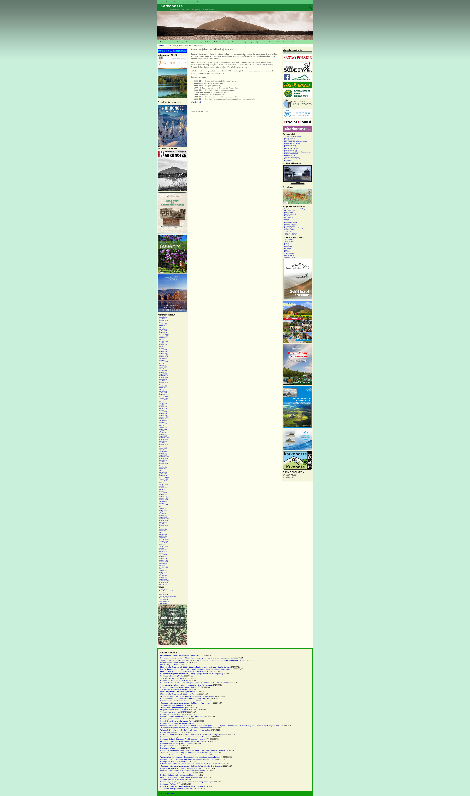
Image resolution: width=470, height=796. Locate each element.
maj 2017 (161, 506)
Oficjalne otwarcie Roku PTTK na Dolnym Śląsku (179, 710)
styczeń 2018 (163, 493)
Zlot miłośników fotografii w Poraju (173, 689)
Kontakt (206, 2)
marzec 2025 (163, 346)
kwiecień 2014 (163, 570)
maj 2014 (161, 568)
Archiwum (191, 2)
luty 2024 (161, 368)
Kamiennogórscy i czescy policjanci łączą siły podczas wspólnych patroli (188, 759)
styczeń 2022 (163, 412)
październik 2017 (164, 498)
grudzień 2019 (163, 453)
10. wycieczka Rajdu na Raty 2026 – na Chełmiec (179, 694)
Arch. (193, 42)
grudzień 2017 (163, 494)
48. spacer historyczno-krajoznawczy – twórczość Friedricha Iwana (186, 728)
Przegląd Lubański (289, 226)
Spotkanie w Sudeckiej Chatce (172, 676)
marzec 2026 (163, 325)
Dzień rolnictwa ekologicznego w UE (174, 662)
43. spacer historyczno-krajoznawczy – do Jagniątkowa (181, 786)
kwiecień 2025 (163, 344)
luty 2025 (161, 348)
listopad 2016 (163, 517)
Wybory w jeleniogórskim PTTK (172, 719)
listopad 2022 (163, 394)
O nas (175, 2)
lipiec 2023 (162, 381)
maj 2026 (161, 322)
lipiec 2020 (162, 443)
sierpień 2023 (163, 379)
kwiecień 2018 (163, 487)
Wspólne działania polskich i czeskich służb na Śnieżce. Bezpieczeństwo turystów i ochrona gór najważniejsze (202, 660)
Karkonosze (171, 6)
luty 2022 (161, 410)
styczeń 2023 (163, 391)
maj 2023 (161, 384)
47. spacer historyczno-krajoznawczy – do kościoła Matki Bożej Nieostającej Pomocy (193, 734)
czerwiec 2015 (163, 546)
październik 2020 (164, 437)
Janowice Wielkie (289, 239)
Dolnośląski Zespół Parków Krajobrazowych (297, 152)
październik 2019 (164, 456)
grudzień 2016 (163, 515)
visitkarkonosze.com (290, 233)
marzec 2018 (163, 489)
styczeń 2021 (163, 432)
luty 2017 (161, 512)
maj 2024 (161, 363)
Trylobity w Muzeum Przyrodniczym (174, 707)
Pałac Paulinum (163, 599)
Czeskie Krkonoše (289, 138)
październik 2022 (164, 396)
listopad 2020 (163, 436)
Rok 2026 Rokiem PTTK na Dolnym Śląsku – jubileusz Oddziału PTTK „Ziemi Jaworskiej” (194, 683)
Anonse (163, 42)
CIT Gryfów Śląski (289, 210)
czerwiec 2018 (163, 484)
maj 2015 (161, 548)
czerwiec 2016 (163, 525)
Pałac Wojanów (163, 603)
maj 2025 (161, 343)
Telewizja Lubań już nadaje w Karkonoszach (177, 773)
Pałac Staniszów (164, 601)
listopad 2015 (163, 537)
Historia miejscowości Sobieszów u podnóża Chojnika (181, 701)
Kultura (217, 42)
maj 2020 (161, 446)
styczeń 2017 (163, 513)
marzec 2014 (163, 572)
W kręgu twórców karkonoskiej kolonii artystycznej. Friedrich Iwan (185, 730)
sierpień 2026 (163, 317)
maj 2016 (161, 527)
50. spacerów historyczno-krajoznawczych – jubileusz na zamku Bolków (188, 696)
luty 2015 (161, 553)
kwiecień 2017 (163, 508)
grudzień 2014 (163, 556)
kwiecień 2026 (163, 324)
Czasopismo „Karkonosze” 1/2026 (173, 712)
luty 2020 (161, 449)
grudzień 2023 (163, 372)
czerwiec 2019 (163, 463)
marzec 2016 (163, 530)
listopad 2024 (163, 353)
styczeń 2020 (163, 451)
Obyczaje (226, 42)
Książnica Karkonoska (291, 140)
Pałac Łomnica (163, 594)
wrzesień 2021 (163, 418)
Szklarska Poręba (289, 229)
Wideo (271, 42)
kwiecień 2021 (163, 427)
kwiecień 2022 (163, 406)
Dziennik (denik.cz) (290, 214)
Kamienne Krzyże (289, 155)
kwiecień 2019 (163, 467)
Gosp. (200, 42)
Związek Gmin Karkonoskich (292, 136)
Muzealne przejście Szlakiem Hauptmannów (177, 692)
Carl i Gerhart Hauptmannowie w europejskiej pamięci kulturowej (185, 698)
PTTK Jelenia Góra (290, 145)
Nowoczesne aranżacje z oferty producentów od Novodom (183, 768)
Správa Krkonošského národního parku (296, 141)
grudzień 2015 (163, 536)
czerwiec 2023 (163, 382)
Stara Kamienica (289, 253)
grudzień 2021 (163, 413)
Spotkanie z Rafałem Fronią (171, 784)
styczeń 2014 (163, 575)
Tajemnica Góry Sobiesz (291, 157)
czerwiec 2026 (163, 320)
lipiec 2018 (162, 482)
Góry (244, 42)
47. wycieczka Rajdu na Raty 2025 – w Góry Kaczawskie (182, 755)
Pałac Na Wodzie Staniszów (167, 596)
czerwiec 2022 (163, 403)
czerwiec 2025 (163, 341)
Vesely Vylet (288, 231)
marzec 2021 (163, 429)
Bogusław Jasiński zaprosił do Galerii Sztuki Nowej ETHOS (183, 716)
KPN (278, 42)
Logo (183, 2)
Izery (265, 42)
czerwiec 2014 (163, 567)
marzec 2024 (163, 367)
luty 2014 (161, 574)
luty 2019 (161, 470)
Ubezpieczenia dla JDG (169, 746)
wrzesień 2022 (163, 398)
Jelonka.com (288, 221)
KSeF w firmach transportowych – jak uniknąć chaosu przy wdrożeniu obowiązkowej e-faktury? (197, 669)
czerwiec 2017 (163, 505)
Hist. (187, 42)
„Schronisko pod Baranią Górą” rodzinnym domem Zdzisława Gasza (186, 752)
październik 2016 (164, 518)
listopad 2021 (163, 415)
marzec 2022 (163, 408)
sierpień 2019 (163, 460)
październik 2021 (164, 417)
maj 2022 (161, 405)
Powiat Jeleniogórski (290, 147)
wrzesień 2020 (163, 439)
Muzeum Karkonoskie (290, 150)
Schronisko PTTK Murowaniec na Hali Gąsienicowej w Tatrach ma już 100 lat (190, 764)
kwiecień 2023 (163, 386)
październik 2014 (164, 560)
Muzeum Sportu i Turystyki (292, 143)
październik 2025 (164, 334)
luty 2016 (161, 532)
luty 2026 (161, 327)
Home (161, 45)
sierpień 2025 (163, 337)
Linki (199, 2)
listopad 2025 (163, 332)
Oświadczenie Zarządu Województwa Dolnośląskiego (180, 656)
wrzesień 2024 (163, 356)
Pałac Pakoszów (164, 598)
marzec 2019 (163, 468)
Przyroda (235, 42)
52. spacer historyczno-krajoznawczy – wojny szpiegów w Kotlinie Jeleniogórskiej (191, 674)
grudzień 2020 (163, 434)
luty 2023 (161, 389)
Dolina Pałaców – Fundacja (167, 591)
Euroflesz (287, 215)
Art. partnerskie (289, 42)
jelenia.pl (286, 219)
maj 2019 (161, 465)
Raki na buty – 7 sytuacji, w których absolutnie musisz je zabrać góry (186, 782)
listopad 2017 (163, 496)
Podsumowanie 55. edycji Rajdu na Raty (176, 744)
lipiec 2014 (162, 565)
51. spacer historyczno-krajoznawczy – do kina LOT (180, 687)
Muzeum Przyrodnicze (291, 153)
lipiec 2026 (162, 319)
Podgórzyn (287, 250)
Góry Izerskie (288, 217)
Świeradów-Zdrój (289, 255)
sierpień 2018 (163, 481)
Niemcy (180, 42)
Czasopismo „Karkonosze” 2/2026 (173, 680)
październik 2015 (164, 539)
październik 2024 (164, 355)
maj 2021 (161, 425)
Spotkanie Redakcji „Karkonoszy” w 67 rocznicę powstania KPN (184, 739)
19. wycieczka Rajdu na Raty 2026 (173, 678)
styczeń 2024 (163, 370)
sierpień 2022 (163, 400)
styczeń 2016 (163, 534)
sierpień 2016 (163, 522)
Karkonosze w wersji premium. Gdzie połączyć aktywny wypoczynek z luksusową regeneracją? (197, 658)
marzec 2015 (163, 551)
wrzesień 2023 (163, 377)
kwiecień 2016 (163, 529)
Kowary (286, 245)
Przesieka (287, 252)
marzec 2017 (163, 510)
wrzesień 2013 (163, 582)
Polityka (208, 42)
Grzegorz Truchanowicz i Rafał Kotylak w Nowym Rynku (182, 777)
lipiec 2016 (162, 524)
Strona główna (165, 2)
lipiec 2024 (162, 360)
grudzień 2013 (163, 577)
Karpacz (286, 243)
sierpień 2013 (163, 584)
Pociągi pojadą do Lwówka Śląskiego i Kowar (177, 775)
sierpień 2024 (163, 358)
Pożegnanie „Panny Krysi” (170, 748)
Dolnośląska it (288, 212)
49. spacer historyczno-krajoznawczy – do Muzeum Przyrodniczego (186, 703)
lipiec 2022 (162, 401)
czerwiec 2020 (163, 444)
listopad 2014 (163, 558)
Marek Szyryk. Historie (169, 665)
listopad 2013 (163, 579)
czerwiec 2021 (163, 424)
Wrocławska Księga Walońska (171, 705)
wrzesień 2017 (163, 499)
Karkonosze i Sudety (290, 222)
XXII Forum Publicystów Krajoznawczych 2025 (178, 789)
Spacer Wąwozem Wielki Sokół (172, 780)
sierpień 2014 (163, 563)
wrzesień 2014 (163, 561)
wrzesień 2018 (163, 479)
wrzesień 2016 (163, 520)
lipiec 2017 (162, 503)
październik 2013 (164, 580)
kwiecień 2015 (163, 549)
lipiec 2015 (162, 544)
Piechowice (287, 248)
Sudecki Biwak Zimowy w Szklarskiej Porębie (177, 721)
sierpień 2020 (163, 441)
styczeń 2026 (163, 329)
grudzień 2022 (163, 393)
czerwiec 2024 (163, 362)
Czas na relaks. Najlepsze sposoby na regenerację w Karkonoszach (186, 685)
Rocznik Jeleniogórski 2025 (171, 732)
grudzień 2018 (163, 474)
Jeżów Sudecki (288, 241)
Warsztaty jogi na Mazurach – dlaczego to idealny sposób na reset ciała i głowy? (191, 757)
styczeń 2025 (163, 350)
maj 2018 (161, 486)
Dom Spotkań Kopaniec (291, 148)
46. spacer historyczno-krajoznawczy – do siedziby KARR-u (183, 741)
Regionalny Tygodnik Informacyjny (294, 228)
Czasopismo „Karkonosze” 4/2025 (173, 762)
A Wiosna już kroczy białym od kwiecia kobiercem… (180, 723)
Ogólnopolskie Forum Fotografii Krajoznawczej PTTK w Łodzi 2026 (186, 671)
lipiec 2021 (162, 422)
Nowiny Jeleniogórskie (291, 224)
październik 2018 (164, 477)
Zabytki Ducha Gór (290, 234)
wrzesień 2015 (163, 541)
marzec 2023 (163, 387)
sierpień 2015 (163, 543)
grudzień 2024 (163, 351)
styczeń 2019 (163, 472)
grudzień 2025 (163, 331)
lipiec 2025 (162, 339)
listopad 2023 (163, 374)
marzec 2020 (163, 448)
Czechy (172, 42)
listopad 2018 (163, 475)
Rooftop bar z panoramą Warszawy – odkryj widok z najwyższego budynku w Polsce (192, 750)
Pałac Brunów (163, 593)
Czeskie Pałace (163, 589)
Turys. (251, 42)
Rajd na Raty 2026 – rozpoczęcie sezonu (176, 714)
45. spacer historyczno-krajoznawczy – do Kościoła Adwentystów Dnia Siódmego (191, 766)
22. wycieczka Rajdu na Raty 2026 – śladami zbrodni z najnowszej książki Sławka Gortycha (195, 667)
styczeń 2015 (163, 555)
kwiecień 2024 (163, 365)
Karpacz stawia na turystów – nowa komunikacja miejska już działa (186, 737)
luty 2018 (161, 491)
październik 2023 (164, 375)
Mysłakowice (288, 246)
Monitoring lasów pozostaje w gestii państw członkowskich (182, 770)
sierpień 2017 (163, 501)
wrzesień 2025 (163, 336)
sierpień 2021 (163, 420)
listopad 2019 (163, 455)
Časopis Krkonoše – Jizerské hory (294, 209)
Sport (258, 42)
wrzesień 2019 (163, 458)
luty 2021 (161, 431)
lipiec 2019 (162, 462)
